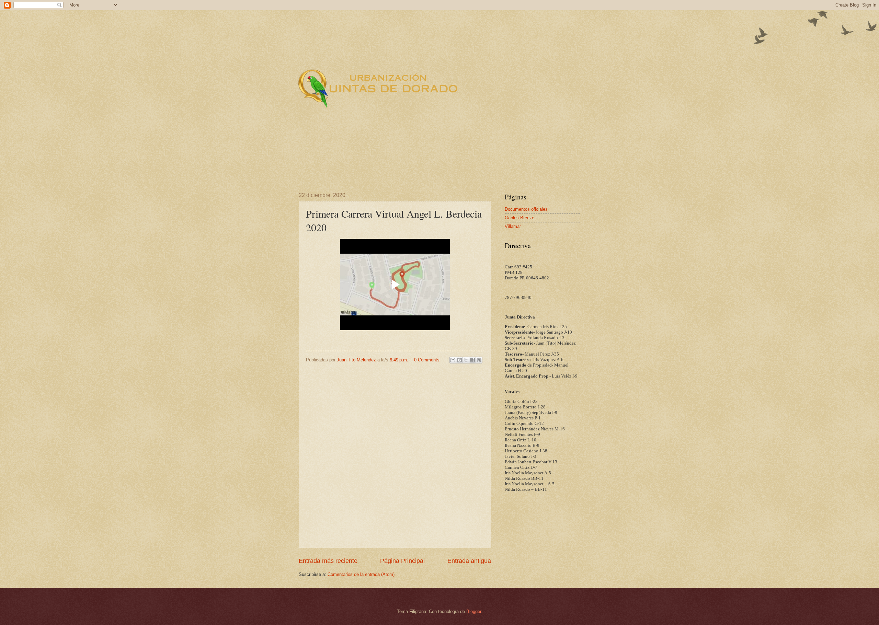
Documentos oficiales (526, 209)
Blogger (473, 611)
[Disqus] (395, 455)
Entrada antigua (469, 560)
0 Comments (427, 359)
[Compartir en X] (466, 360)
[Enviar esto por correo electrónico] (452, 360)
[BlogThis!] (459, 360)
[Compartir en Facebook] (472, 360)
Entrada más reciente (328, 560)
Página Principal (402, 560)
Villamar (513, 226)
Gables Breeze (519, 217)
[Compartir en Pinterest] (479, 360)
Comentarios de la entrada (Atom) (361, 574)
